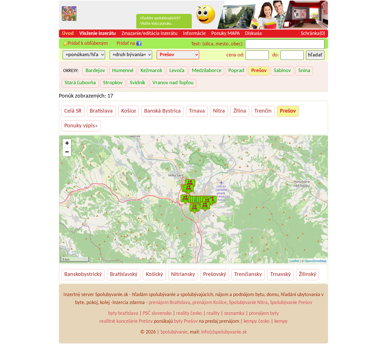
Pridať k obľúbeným (88, 43)
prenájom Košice (209, 302)
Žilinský (307, 274)
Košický (154, 274)
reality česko (189, 313)
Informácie (194, 33)
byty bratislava (123, 313)
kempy (281, 321)
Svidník (137, 83)
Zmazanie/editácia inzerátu (149, 33)
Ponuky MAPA (225, 33)
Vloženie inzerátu (97, 33)
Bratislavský (123, 274)
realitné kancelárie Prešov (126, 321)
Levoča (176, 70)
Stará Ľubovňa (80, 83)
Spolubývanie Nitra (248, 302)
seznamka (234, 313)
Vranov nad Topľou (173, 83)
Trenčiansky (248, 274)
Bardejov (95, 70)
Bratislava (101, 111)
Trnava (197, 111)
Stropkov (113, 83)
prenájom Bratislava (169, 302)
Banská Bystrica (162, 111)
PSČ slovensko (157, 313)
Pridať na (126, 43)
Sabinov (282, 70)
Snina (304, 70)
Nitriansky (183, 274)
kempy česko (257, 321)
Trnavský (280, 274)
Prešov (259, 70)
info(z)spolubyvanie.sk (224, 332)
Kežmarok (151, 70)
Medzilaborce (206, 70)
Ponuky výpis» (81, 126)
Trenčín (263, 111)
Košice (128, 111)
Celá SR (73, 111)
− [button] (67, 151)
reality (213, 313)
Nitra (219, 111)
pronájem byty (264, 313)
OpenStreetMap (315, 260)
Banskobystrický (83, 274)
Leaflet (294, 260)
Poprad (236, 70)
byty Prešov (186, 321)
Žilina (239, 111)
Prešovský (214, 274)
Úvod (68, 33)
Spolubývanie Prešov (291, 302)
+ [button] (67, 143)
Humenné (122, 70)
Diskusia (253, 33)
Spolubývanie (174, 332)
